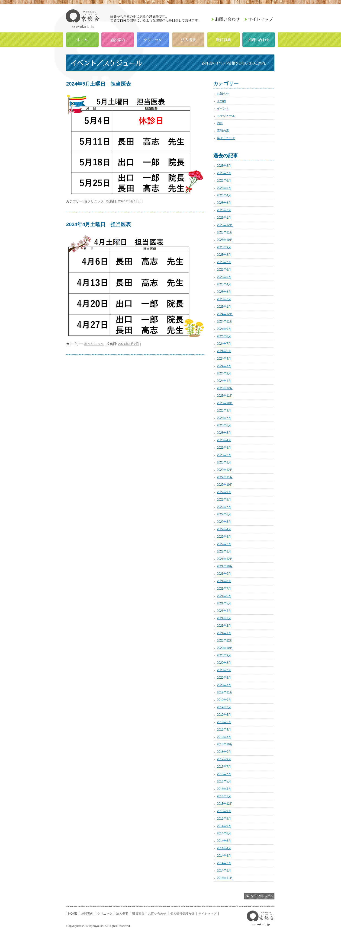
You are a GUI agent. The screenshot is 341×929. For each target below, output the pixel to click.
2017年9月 (224, 759)
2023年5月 (224, 432)
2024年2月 (224, 373)
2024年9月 (224, 329)
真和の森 (223, 130)
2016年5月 (224, 781)
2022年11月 (225, 477)
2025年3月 (224, 292)
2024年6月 (224, 351)
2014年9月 (224, 826)
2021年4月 (224, 611)
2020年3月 (224, 685)
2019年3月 (224, 737)
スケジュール (226, 116)
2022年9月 (224, 492)
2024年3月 (224, 366)
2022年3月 (224, 536)
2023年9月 (224, 410)
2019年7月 (224, 707)
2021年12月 (225, 559)
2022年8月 (224, 499)
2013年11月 (225, 878)
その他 (221, 101)
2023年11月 (225, 395)
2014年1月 (224, 870)
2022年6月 (224, 514)
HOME (82, 39)
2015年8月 (224, 818)
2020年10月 (225, 648)
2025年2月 (224, 299)
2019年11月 (225, 692)
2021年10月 (225, 566)
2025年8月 (224, 254)
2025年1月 (224, 306)
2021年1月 (224, 633)
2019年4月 (224, 729)
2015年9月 (224, 811)
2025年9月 (224, 247)
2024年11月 (225, 321)
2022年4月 (224, 529)
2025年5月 (224, 277)
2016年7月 (224, 774)
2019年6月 (224, 714)
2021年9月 (224, 573)
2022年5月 (224, 522)
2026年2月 (224, 210)
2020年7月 (224, 670)
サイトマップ (207, 913)
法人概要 (188, 39)
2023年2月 (224, 455)
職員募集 (223, 39)
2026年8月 (224, 165)
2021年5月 (224, 603)
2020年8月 (224, 662)
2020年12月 (225, 640)
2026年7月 (224, 173)
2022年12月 (225, 470)
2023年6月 (224, 425)
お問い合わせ (258, 39)
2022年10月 (225, 484)
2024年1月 (224, 381)
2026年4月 (224, 195)
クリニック (153, 39)
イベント (223, 108)
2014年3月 (224, 855)
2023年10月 (225, 403)
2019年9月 (224, 700)
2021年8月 (224, 581)
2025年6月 (224, 269)
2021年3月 (224, 618)
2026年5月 (224, 188)
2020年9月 (224, 655)
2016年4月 (224, 789)
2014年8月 (224, 833)
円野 (220, 123)
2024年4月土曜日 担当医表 (98, 224)
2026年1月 (224, 217)
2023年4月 (224, 440)
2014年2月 (224, 863)
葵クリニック (94, 201)
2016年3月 (224, 796)
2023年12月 (225, 388)
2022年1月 (224, 551)
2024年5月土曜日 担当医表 (98, 84)
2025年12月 (225, 225)
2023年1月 (224, 462)
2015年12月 (225, 803)
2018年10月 (225, 744)
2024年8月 (224, 336)
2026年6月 (224, 180)
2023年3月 (224, 447)
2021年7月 (224, 588)
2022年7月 (224, 507)
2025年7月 (224, 262)
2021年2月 (224, 625)
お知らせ (223, 93)
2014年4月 (224, 848)
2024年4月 (224, 358)
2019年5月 (224, 722)
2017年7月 (224, 766)
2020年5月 (224, 677)
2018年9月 (224, 751)
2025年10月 (225, 240)
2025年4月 (224, 284)
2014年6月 (224, 841)
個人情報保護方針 (182, 913)
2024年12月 (225, 314)
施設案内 (117, 39)
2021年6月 (224, 596)
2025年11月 (225, 232)
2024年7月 (224, 343)
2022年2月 (224, 544)
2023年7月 (224, 418)
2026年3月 (224, 202)
